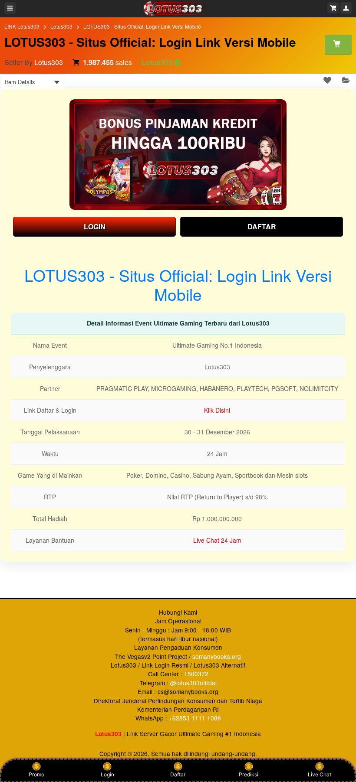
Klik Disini (217, 410)
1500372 (196, 673)
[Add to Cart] (338, 44)
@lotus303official (193, 682)
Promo (36, 774)
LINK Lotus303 (22, 26)
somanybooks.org (216, 656)
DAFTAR (261, 226)
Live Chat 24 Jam (217, 540)
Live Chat (319, 774)
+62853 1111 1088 (195, 718)
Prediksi (248, 774)
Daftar (177, 774)
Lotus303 (61, 26)
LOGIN (94, 226)
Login (107, 774)
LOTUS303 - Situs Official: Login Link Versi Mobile (142, 26)
